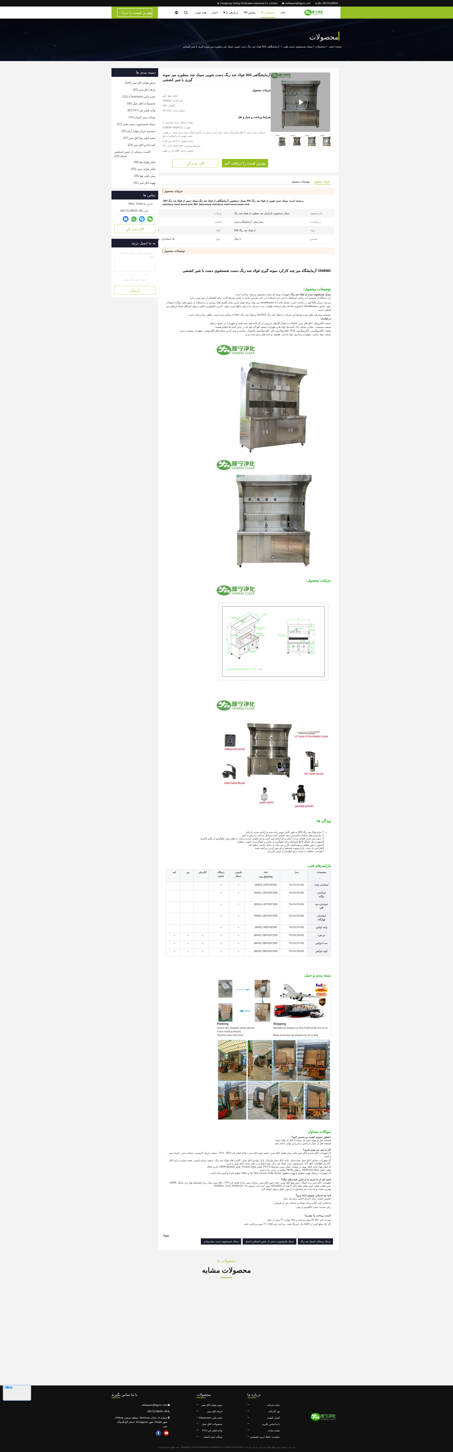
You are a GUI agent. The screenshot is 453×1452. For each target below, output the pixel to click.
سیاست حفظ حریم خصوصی (265, 1436)
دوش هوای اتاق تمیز (211, 1404)
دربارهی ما (232, 12)
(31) (144, 182)
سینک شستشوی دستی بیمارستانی (221, 1241)
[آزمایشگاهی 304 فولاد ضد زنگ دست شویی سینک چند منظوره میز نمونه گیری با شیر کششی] (300, 102)
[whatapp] (133, 219)
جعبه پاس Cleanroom (210, 1417)
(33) (143, 168)
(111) (138, 96)
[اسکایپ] (142, 219)
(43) (132, 154)
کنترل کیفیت (273, 1417)
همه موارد (201, 12)
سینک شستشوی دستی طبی (297, 46)
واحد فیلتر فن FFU (212, 1430)
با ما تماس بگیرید (271, 1424)
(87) (144, 89)
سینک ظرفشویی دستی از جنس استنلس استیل (269, 1241)
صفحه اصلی (335, 46)
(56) (141, 103)
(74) (142, 117)
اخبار (214, 12)
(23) (141, 144)
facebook (158, 1433)
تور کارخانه (274, 1411)
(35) (144, 175)
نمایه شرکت (273, 1404)
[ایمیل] (125, 219)
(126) (140, 82)
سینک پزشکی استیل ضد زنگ (315, 1241)
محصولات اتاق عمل (212, 1424)
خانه (283, 12)
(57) (136, 124)
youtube (166, 1433)
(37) (139, 137)
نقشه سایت (274, 1430)
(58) (144, 162)
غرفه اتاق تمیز (214, 1411)
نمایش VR (249, 12)
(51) (138, 131)
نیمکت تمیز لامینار (213, 1436)
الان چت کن (135, 229)
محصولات (269, 12)
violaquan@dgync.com (298, 3)
